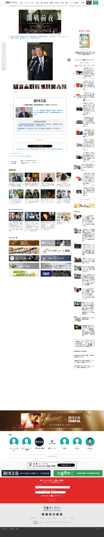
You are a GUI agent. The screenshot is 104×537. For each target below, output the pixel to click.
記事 (27, 6)
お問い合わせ (42, 518)
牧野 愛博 (86, 114)
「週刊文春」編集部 (88, 100)
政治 (24, 156)
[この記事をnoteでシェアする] (4, 63)
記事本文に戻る (40, 140)
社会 (20, 156)
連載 (42, 2)
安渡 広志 (84, 170)
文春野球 (76, 2)
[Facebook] (43, 514)
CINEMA (62, 2)
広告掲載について (33, 518)
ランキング (26, 2)
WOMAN (57, 2)
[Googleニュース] (54, 514)
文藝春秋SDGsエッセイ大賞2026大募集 (62, 224)
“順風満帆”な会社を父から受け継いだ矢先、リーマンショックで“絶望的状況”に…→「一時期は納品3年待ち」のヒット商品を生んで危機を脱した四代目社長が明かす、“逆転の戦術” (48, 226)
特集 (37, 2)
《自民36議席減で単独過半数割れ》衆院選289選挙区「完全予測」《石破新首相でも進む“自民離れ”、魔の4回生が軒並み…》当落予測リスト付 (40, 125)
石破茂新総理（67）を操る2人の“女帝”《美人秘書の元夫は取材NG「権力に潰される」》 (39, 129)
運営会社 (72, 518)
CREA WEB (11, 528)
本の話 (17, 528)
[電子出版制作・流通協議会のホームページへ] (35, 523)
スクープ (23, 6)
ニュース (18, 6)
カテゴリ (32, 2)
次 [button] (69, 60)
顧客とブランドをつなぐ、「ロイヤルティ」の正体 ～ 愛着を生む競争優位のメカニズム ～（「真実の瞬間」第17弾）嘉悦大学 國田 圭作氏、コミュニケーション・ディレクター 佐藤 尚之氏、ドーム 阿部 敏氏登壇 (32, 227)
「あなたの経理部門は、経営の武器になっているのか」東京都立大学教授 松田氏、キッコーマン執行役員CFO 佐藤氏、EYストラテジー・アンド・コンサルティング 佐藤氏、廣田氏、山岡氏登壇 (16, 227)
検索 (84, 2)
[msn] (57, 514)
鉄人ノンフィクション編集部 (89, 78)
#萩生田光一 (28, 156)
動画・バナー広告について (53, 518)
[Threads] (50, 514)
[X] (46, 514)
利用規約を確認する (45, 495)
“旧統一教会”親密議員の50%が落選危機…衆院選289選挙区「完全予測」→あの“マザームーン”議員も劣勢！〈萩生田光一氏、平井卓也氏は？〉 (40, 37)
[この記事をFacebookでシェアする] (3, 49)
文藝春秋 (51, 2)
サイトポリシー (64, 518)
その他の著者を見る (52, 456)
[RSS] (61, 514)
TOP (10, 6)
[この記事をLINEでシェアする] (3, 58)
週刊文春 (46, 2)
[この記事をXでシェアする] (3, 45)
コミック (71, 2)
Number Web (4, 528)
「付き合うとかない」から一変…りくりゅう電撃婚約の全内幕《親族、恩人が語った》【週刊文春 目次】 (84, 53)
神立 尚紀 (86, 126)
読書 (67, 2)
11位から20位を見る (84, 199)
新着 (21, 2)
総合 (88, 62)
